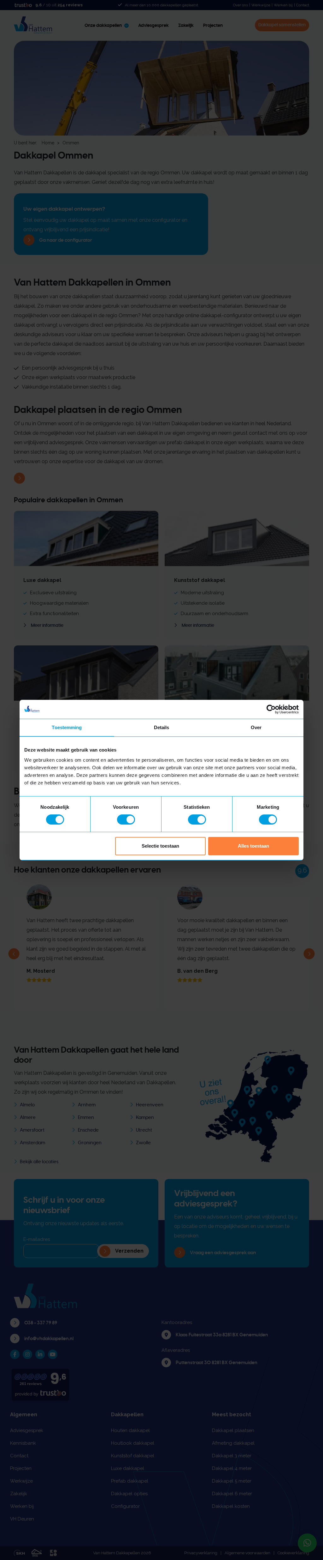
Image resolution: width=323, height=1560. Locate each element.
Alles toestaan (253, 846)
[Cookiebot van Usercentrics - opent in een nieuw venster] (271, 709)
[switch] (126, 819)
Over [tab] (256, 727)
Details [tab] (161, 727)
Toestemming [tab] (67, 727)
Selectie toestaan (160, 846)
